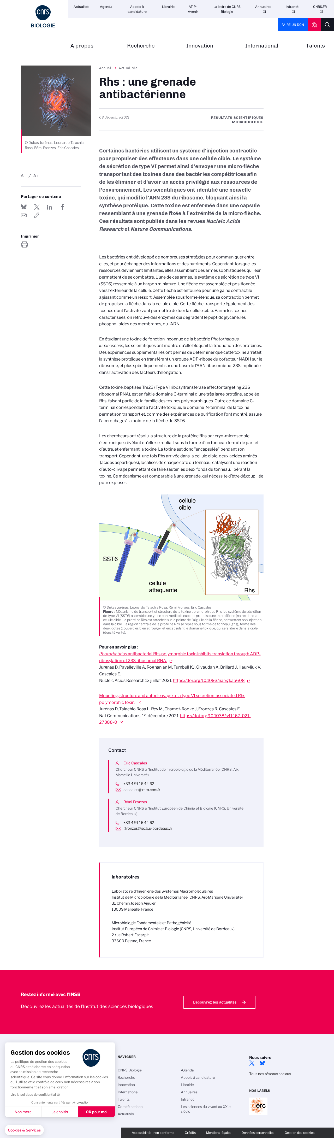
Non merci (23, 1112)
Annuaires (263, 7)
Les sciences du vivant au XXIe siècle (206, 1109)
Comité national (130, 1107)
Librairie (168, 7)
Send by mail (24, 215)
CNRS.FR (320, 7)
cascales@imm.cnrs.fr (141, 789)
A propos (81, 46)
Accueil (106, 68)
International (261, 46)
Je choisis (60, 1112)
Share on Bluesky (24, 207)
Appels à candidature (137, 9)
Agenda (106, 7)
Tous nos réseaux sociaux (270, 1074)
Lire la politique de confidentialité (35, 1094)
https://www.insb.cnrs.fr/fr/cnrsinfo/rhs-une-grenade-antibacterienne (37, 215)
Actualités (82, 7)
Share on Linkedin (49, 207)
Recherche (141, 46)
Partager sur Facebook (62, 207)
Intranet (292, 7)
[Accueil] (43, 16)
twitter (252, 1063)
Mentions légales (218, 1133)
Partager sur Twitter (37, 207)
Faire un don (293, 25)
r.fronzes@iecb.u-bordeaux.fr (147, 828)
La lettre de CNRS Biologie (227, 9)
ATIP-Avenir (193, 9)
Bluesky (262, 1063)
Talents (315, 46)
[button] (24, 1130)
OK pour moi (97, 1112)
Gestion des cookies (299, 1133)
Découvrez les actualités (215, 1002)
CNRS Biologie (130, 1070)
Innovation (199, 46)
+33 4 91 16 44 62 (138, 783)
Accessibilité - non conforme (153, 1133)
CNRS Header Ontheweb (314, 24)
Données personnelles (258, 1133)
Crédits (190, 1133)
